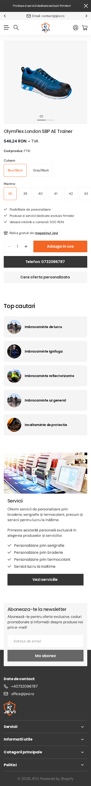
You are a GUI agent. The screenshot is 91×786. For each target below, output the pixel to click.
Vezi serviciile (45, 579)
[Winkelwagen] (84, 27)
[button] (5, 16)
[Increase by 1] (26, 246)
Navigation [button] (6, 27)
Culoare (9, 160)
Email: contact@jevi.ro (48, 16)
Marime (9, 184)
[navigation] (50, 116)
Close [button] (85, 6)
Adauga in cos (60, 246)
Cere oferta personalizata (45, 277)
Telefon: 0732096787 (45, 261)
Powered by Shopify (56, 778)
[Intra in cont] (75, 27)
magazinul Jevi (46, 233)
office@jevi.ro (22, 693)
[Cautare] (16, 27)
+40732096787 (24, 686)
